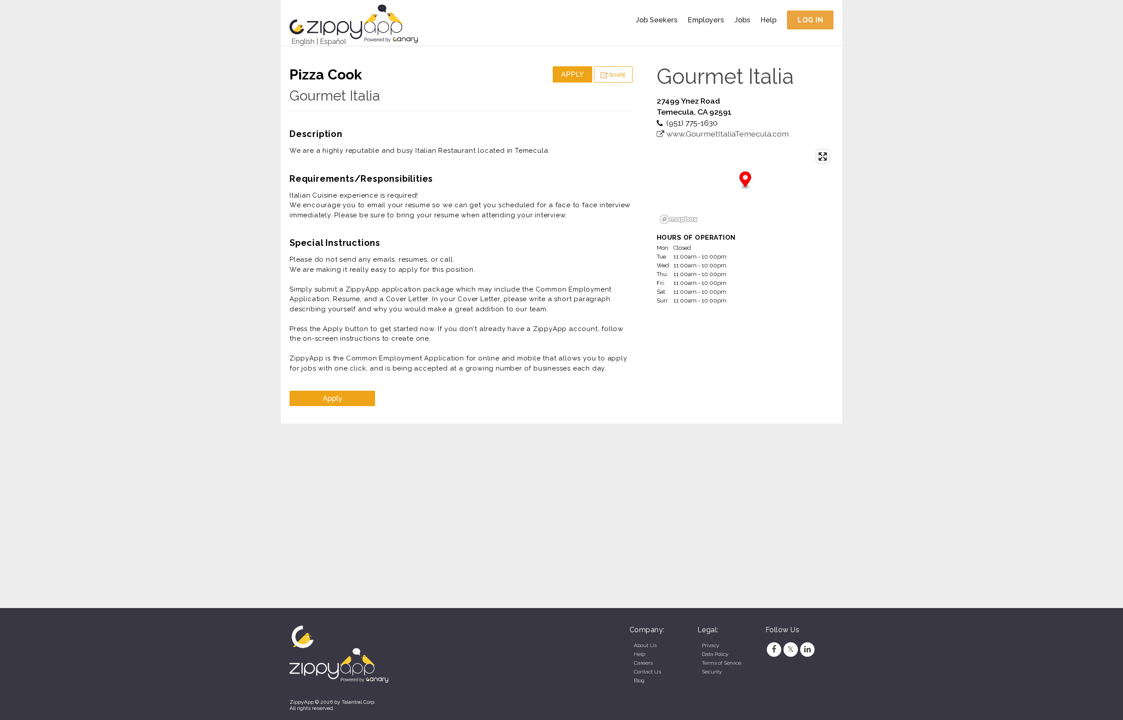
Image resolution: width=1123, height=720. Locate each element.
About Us (645, 645)
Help (768, 20)
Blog (639, 680)
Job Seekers (656, 20)
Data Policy (715, 654)
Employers (706, 20)
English (303, 41)
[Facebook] (773, 649)
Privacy (710, 645)
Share (617, 75)
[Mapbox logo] (678, 219)
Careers (643, 663)
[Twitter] (790, 649)
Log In (810, 20)
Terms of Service (721, 663)
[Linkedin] (807, 649)
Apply (572, 74)
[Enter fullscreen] (822, 156)
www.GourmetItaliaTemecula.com (727, 133)
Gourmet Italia (335, 95)
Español (333, 41)
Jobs (742, 20)
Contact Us (647, 672)
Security (712, 672)
